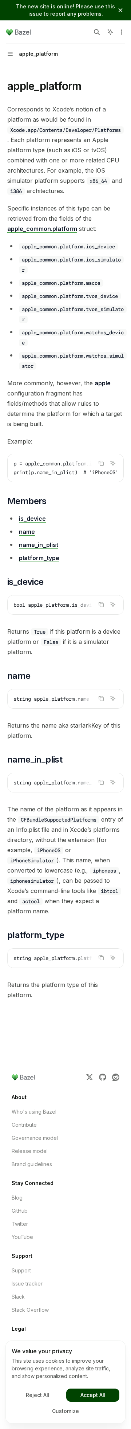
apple (103, 383)
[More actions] (121, 32)
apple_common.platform (42, 228)
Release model (30, 1151)
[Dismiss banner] (120, 10)
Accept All (93, 1395)
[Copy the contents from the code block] (101, 463)
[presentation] (65, 468)
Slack (18, 1297)
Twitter (20, 1224)
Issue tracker (27, 1283)
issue (35, 14)
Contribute (24, 1125)
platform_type (39, 558)
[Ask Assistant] (113, 463)
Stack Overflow (30, 1310)
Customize (65, 1411)
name (27, 531)
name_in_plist (38, 544)
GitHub (20, 1211)
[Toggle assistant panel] (110, 32)
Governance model (35, 1138)
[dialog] (65, 1382)
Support (21, 1270)
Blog (17, 1197)
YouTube (22, 1237)
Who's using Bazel (34, 1112)
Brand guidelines (32, 1164)
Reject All (37, 1395)
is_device (32, 518)
